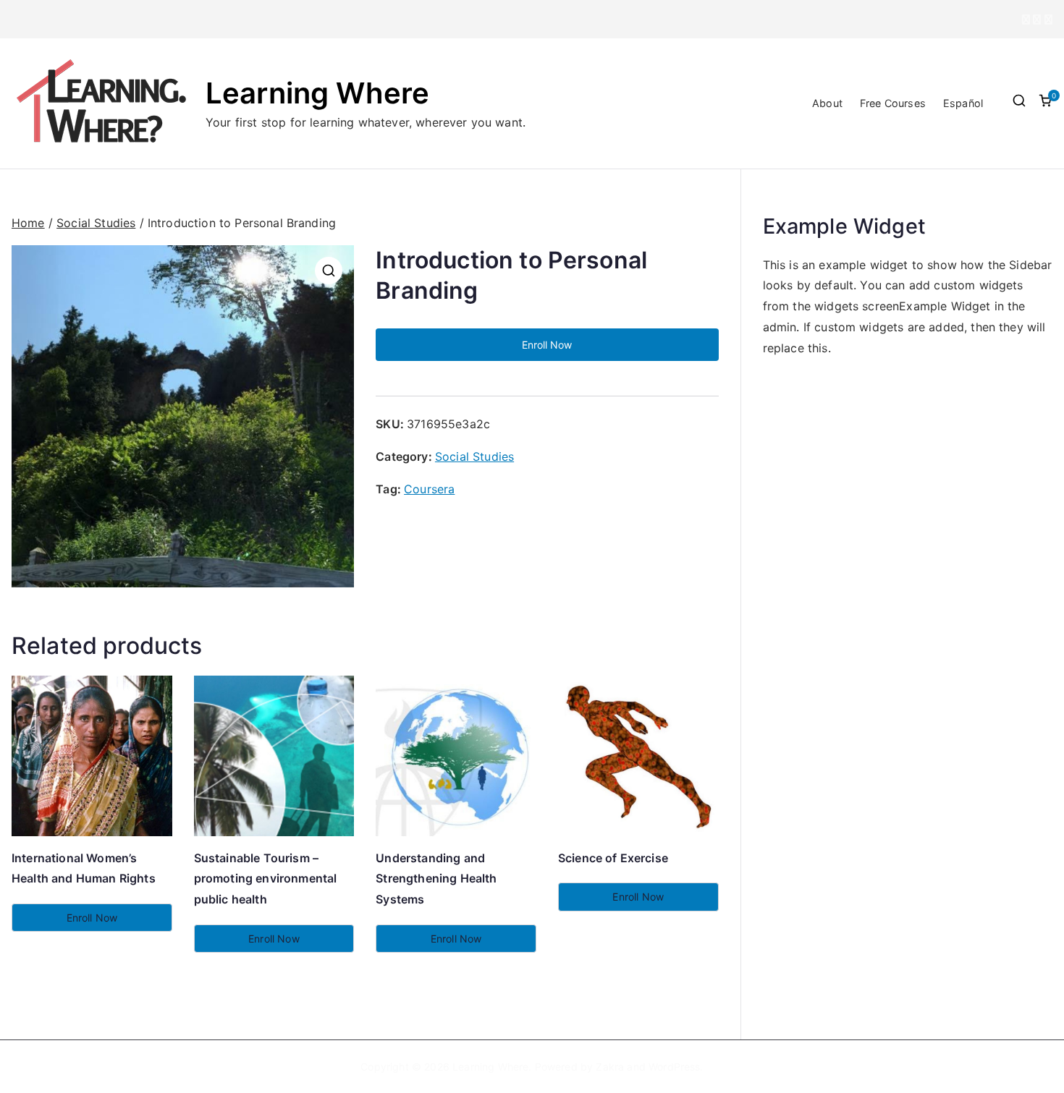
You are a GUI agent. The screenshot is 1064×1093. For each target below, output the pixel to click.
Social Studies (95, 223)
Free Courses (893, 103)
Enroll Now (547, 345)
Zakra (610, 1066)
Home (28, 223)
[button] (328, 270)
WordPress (674, 1066)
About (827, 103)
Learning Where (317, 93)
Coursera (429, 489)
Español (963, 103)
